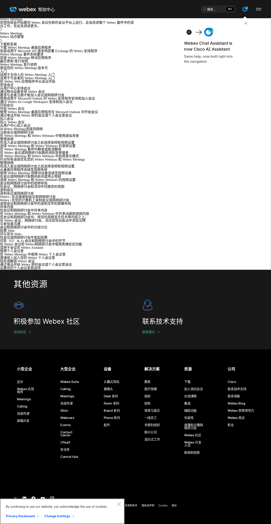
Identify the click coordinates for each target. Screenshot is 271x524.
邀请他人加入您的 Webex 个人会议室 (27, 258)
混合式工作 (152, 439)
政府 (147, 396)
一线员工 (150, 417)
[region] (62, 511)
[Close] (119, 504)
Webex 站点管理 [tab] (12, 37)
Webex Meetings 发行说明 (18, 64)
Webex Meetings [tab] (11, 33)
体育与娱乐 (152, 410)
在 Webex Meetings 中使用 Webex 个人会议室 (33, 254)
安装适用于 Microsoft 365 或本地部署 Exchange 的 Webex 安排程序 (48, 51)
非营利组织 (152, 425)
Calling (22, 406)
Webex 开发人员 (192, 444)
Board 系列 (112, 410)
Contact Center (66, 434)
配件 (107, 425)
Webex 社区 (192, 435)
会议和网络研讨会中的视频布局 (23, 183)
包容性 (189, 417)
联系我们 (148, 332)
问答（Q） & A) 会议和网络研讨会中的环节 (32, 241)
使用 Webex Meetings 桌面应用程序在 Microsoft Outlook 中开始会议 (49, 112)
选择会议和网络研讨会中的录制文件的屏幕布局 (35, 203)
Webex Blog (236, 403)
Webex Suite (69, 381)
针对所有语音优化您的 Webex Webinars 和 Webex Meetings (42, 159)
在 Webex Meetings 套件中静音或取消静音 (30, 149)
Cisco (232, 381)
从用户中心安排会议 (15, 88)
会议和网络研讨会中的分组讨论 (23, 227)
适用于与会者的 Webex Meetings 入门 (27, 78)
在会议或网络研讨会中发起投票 (23, 237)
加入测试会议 (193, 389)
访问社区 (20, 332)
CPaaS (65, 442)
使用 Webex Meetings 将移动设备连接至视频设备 (36, 173)
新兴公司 (150, 432)
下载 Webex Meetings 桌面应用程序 (25, 47)
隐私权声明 (148, 505)
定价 (20, 381)
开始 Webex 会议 (12, 108)
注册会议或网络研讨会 (17, 132)
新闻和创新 (192, 452)
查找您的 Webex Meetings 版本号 (24, 68)
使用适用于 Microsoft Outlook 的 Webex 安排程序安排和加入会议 (47, 98)
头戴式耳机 (111, 381)
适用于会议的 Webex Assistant (21, 247)
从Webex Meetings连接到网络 (21, 129)
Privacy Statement (20, 516)
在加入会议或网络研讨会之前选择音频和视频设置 (37, 142)
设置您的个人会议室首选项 (20, 268)
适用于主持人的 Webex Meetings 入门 (27, 74)
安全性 (65, 449)
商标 (174, 505)
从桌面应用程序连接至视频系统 (23, 169)
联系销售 (234, 396)
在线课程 (190, 396)
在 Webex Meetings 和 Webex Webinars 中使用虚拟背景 (39, 136)
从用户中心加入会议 (15, 125)
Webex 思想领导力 (241, 410)
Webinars (67, 417)
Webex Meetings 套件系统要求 (22, 54)
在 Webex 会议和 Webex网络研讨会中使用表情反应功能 (41, 244)
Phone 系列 (112, 417)
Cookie (162, 505)
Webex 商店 (236, 417)
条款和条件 (131, 505)
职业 (231, 425)
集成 (187, 403)
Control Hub (69, 456)
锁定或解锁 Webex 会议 (17, 261)
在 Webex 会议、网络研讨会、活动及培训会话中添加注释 (43, 220)
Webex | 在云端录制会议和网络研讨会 (28, 197)
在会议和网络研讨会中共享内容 (23, 210)
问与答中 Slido (10, 234)
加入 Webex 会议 (12, 122)
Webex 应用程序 (25, 390)
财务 (147, 403)
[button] (244, 9)
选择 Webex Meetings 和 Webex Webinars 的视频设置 (38, 180)
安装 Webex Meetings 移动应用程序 (25, 58)
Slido (64, 410)
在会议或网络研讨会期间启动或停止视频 (30, 176)
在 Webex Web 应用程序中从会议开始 (27, 81)
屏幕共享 (23, 420)
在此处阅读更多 (25, 26)
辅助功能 (190, 410)
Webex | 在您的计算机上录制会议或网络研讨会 (34, 200)
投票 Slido (7, 230)
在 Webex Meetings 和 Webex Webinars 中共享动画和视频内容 (44, 213)
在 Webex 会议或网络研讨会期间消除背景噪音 (34, 152)
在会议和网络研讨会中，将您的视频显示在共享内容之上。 (44, 217)
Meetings (24, 399)
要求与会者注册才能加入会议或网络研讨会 (32, 95)
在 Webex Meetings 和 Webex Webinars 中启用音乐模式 (39, 156)
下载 (187, 381)
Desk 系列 (111, 396)
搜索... (211, 9)
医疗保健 (150, 389)
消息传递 (23, 413)
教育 (147, 381)
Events (65, 425)
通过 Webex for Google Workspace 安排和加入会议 (36, 102)
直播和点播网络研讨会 (193, 426)
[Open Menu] (259, 9)
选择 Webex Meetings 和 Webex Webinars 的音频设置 (38, 146)
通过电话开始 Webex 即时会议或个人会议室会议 (36, 115)
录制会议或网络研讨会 (17, 193)
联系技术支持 (237, 389)
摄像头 (108, 389)
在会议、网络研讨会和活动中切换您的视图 (32, 186)
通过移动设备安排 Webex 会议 (22, 91)
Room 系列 (111, 403)
